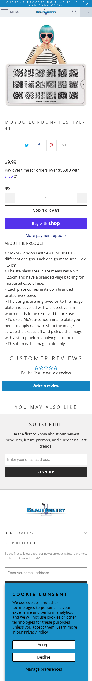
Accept (44, 644)
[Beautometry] (46, 12)
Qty (7, 188)
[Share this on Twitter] (27, 145)
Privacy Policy (36, 632)
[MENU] (2, 12)
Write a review (46, 385)
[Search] (74, 12)
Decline (43, 657)
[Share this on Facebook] (39, 145)
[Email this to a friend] (64, 145)
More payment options (46, 235)
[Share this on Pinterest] (51, 145)
